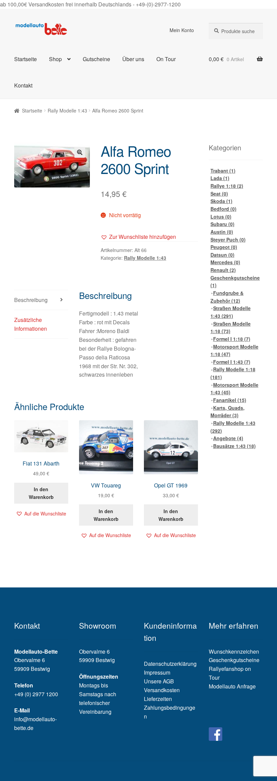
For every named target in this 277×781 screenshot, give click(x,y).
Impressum (157, 672)
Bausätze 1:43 (234, 446)
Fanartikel (229, 400)
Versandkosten (162, 690)
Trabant (222, 170)
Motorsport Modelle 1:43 (234, 388)
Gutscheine (96, 59)
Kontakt (23, 85)
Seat (219, 193)
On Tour (166, 59)
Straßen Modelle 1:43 (230, 312)
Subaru (222, 224)
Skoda (221, 201)
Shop (55, 59)
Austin (221, 231)
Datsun (222, 254)
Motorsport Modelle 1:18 (234, 350)
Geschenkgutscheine (235, 281)
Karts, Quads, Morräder (227, 411)
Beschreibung (31, 300)
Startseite (25, 59)
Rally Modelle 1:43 (67, 110)
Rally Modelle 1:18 (232, 373)
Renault (223, 270)
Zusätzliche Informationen (30, 324)
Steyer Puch (228, 239)
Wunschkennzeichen (234, 651)
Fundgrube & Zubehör (227, 296)
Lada (219, 178)
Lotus (220, 216)
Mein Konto (182, 30)
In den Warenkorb (41, 493)
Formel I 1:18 (231, 338)
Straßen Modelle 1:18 (230, 327)
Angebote (228, 438)
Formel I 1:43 (231, 361)
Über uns (133, 59)
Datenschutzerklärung (170, 663)
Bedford (223, 208)
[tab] (41, 300)
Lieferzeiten (158, 699)
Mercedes (225, 262)
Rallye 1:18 (226, 185)
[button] (138, 236)
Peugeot (223, 247)
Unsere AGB (159, 681)
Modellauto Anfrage (232, 686)
